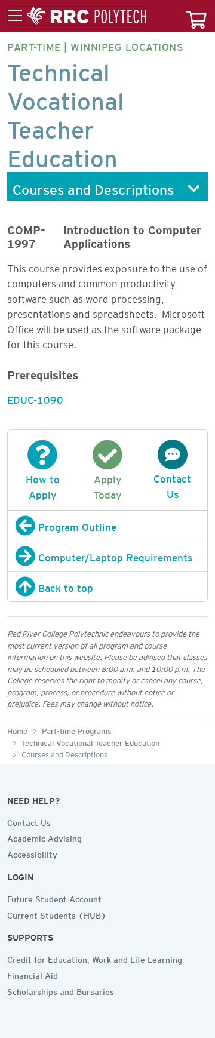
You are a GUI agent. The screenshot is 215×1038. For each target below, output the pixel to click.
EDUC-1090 (35, 397)
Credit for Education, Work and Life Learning (94, 958)
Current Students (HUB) (56, 914)
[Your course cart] (196, 15)
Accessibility (32, 853)
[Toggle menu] (77, 16)
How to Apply (43, 485)
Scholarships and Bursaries (60, 990)
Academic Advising (44, 837)
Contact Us (172, 484)
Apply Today (107, 485)
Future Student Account (54, 898)
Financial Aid (32, 974)
